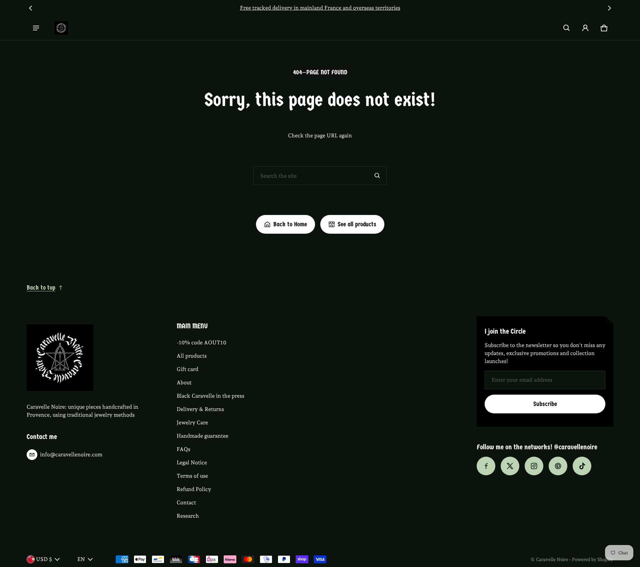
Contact (186, 502)
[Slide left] (31, 8)
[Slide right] (609, 8)
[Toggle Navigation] (36, 28)
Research (188, 516)
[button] (566, 28)
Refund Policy (194, 489)
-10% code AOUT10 (201, 342)
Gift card (187, 369)
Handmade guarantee (202, 436)
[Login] (585, 28)
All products (192, 356)
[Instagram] (534, 466)
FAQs (183, 449)
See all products (357, 224)
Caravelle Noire (552, 559)
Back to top (41, 287)
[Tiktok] (582, 466)
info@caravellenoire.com (71, 454)
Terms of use (192, 476)
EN (81, 559)
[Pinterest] (558, 466)
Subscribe (545, 404)
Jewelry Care (192, 422)
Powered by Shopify (592, 559)
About (184, 382)
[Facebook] (486, 466)
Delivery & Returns (200, 409)
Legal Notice (192, 462)
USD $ (44, 559)
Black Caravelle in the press (210, 396)
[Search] (377, 175)
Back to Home (290, 224)
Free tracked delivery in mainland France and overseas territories (305, 8)
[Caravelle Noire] (61, 28)
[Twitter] (510, 466)
